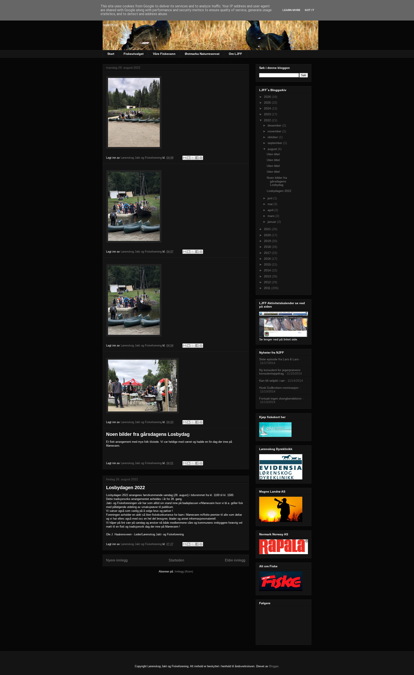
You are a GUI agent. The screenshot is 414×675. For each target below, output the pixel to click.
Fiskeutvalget (134, 53)
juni (270, 198)
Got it (309, 10)
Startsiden (176, 560)
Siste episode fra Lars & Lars (279, 359)
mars (271, 216)
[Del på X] (193, 158)
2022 (268, 120)
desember (275, 125)
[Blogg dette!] (189, 158)
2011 (267, 288)
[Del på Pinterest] (201, 158)
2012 (268, 282)
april (271, 210)
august (273, 149)
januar (272, 221)
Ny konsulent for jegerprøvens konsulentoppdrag (279, 371)
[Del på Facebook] (197, 158)
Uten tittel (273, 154)
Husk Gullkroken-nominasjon (278, 387)
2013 (268, 276)
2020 (268, 235)
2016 (268, 258)
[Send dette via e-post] (184, 158)
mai (270, 204)
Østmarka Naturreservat (202, 53)
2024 (268, 108)
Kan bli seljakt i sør (272, 380)
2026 (268, 96)
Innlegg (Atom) (184, 571)
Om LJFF (235, 53)
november (275, 131)
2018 (268, 246)
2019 (268, 241)
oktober (273, 137)
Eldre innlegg (235, 560)
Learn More (291, 10)
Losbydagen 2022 (125, 487)
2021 (268, 229)
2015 (268, 264)
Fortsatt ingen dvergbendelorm (280, 398)
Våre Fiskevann (164, 53)
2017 (268, 253)
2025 (268, 102)
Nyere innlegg (117, 560)
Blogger (273, 666)
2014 (268, 270)
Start (110, 53)
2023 (268, 114)
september (275, 143)
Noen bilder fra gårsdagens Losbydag (148, 434)
